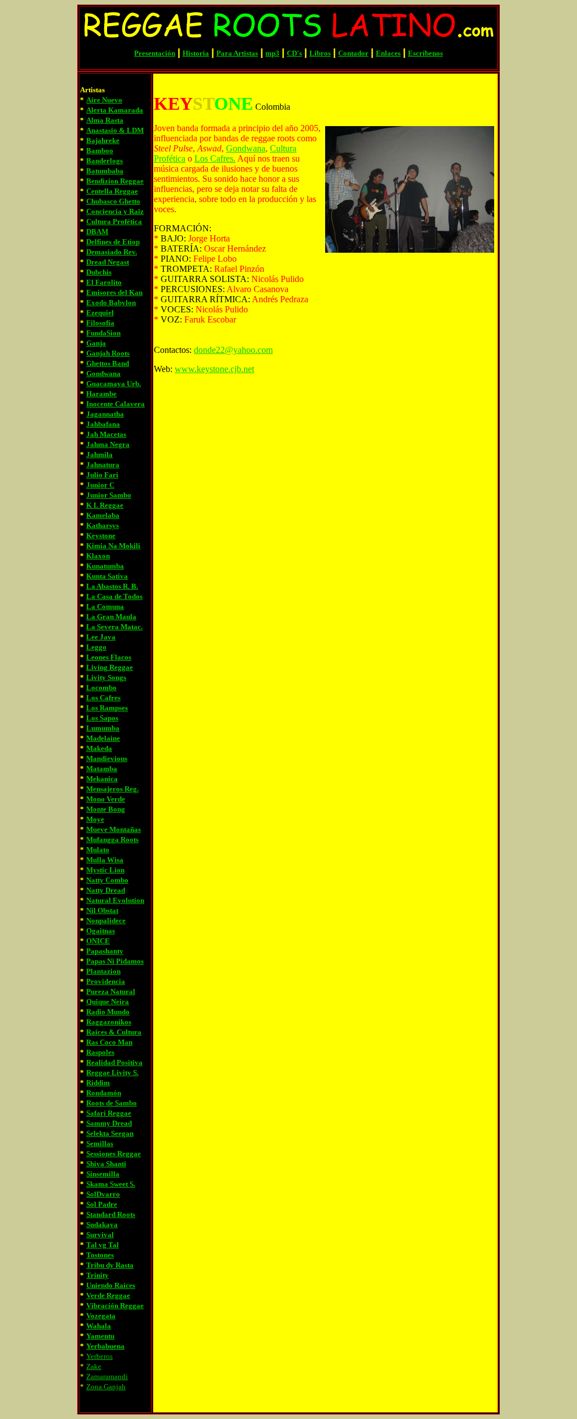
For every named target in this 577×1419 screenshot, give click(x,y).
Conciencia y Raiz (115, 211)
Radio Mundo (108, 1012)
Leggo (96, 647)
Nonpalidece (106, 920)
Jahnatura (102, 464)
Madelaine (103, 738)
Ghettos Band (107, 363)
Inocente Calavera (115, 404)
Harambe (101, 394)
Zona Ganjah (106, 1386)
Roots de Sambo (111, 1103)
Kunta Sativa (107, 576)
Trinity (97, 1275)
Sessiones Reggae (113, 1153)
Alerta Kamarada (114, 110)
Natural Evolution (115, 900)
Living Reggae (109, 667)
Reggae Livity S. (112, 1072)
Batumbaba (104, 171)
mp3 (272, 53)
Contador (353, 53)
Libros (320, 53)
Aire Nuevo (104, 100)
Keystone (101, 535)
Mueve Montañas (113, 829)
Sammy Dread (109, 1123)
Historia (196, 53)
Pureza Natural (110, 991)
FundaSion (103, 333)
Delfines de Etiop (113, 242)
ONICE (98, 941)
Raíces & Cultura (113, 1032)
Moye (95, 819)
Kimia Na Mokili (113, 545)
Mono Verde (105, 799)
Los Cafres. (215, 158)
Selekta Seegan (110, 1133)
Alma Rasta (104, 120)
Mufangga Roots (112, 839)
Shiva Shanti (106, 1164)
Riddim (98, 1082)
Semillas (99, 1143)
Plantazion (103, 971)
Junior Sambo (108, 495)
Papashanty (104, 951)
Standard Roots (110, 1214)
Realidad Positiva (114, 1062)
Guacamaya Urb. (113, 383)
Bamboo (99, 150)
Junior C (100, 485)
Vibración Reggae (115, 1305)
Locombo (101, 687)
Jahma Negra (108, 444)
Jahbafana (103, 424)
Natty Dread (105, 890)
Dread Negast (107, 262)
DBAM (97, 231)
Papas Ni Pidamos (115, 961)
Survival (100, 1234)
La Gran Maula (111, 616)
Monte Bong (105, 809)
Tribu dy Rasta (110, 1265)
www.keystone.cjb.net (214, 369)
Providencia (105, 981)
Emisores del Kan (114, 292)
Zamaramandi (107, 1376)
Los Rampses (107, 708)
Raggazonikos (108, 1022)
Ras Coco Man (109, 1042)
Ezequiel (100, 312)
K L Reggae (104, 505)
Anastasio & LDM (115, 130)
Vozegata (101, 1315)
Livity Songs (106, 677)
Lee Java (101, 637)
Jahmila (99, 454)
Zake (93, 1366)
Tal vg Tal (102, 1245)
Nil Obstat (102, 910)
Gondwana (103, 373)
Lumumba (102, 728)
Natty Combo (107, 880)
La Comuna (105, 606)
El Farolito (104, 282)
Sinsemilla (102, 1174)
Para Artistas (237, 53)
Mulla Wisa (104, 860)
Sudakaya (102, 1224)
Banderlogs (104, 160)
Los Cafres (103, 697)
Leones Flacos (108, 657)
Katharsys (102, 525)
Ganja (96, 343)
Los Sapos (102, 718)
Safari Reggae (108, 1113)
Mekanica (102, 779)
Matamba (101, 768)
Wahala (98, 1326)
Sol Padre (101, 1204)
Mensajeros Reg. (112, 789)
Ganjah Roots (108, 353)
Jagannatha (105, 414)
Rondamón (103, 1093)
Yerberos (99, 1356)
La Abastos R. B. (112, 586)
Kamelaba (102, 515)
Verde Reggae (108, 1295)
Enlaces (388, 53)
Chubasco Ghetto (113, 201)
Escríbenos (425, 53)
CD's (294, 53)
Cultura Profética (114, 221)
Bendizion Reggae (115, 181)
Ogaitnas (100, 930)
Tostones (100, 1255)
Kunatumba (105, 566)
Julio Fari (102, 475)
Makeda (99, 748)
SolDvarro (103, 1194)
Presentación (154, 53)
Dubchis (99, 272)
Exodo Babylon (111, 302)
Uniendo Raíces (110, 1285)
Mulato (97, 849)
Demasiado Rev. (111, 252)
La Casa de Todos (114, 596)
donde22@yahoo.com (233, 350)
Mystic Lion (105, 870)
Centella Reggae (112, 191)
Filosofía (100, 323)
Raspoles (100, 1052)
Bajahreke (102, 140)
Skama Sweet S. (110, 1184)
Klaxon (98, 556)
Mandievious (106, 758)
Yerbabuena (105, 1346)
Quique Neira (107, 1001)
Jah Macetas (106, 434)
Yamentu (100, 1336)
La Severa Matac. (114, 627)
